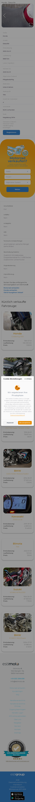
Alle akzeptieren (24, 423)
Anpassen (10, 423)
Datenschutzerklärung (17, 415)
